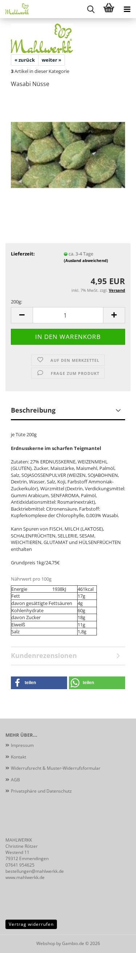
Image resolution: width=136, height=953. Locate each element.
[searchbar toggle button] (91, 9)
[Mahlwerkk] (14, 9)
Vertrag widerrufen (31, 924)
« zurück (25, 60)
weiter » (51, 60)
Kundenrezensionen (44, 655)
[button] (22, 315)
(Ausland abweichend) (86, 260)
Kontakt (18, 757)
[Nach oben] (116, 942)
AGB (15, 780)
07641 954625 (19, 865)
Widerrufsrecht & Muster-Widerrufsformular (55, 768)
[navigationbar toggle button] (127, 9)
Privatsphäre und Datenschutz (41, 791)
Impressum (22, 745)
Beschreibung (33, 410)
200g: (16, 301)
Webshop (45, 943)
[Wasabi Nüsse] (68, 148)
